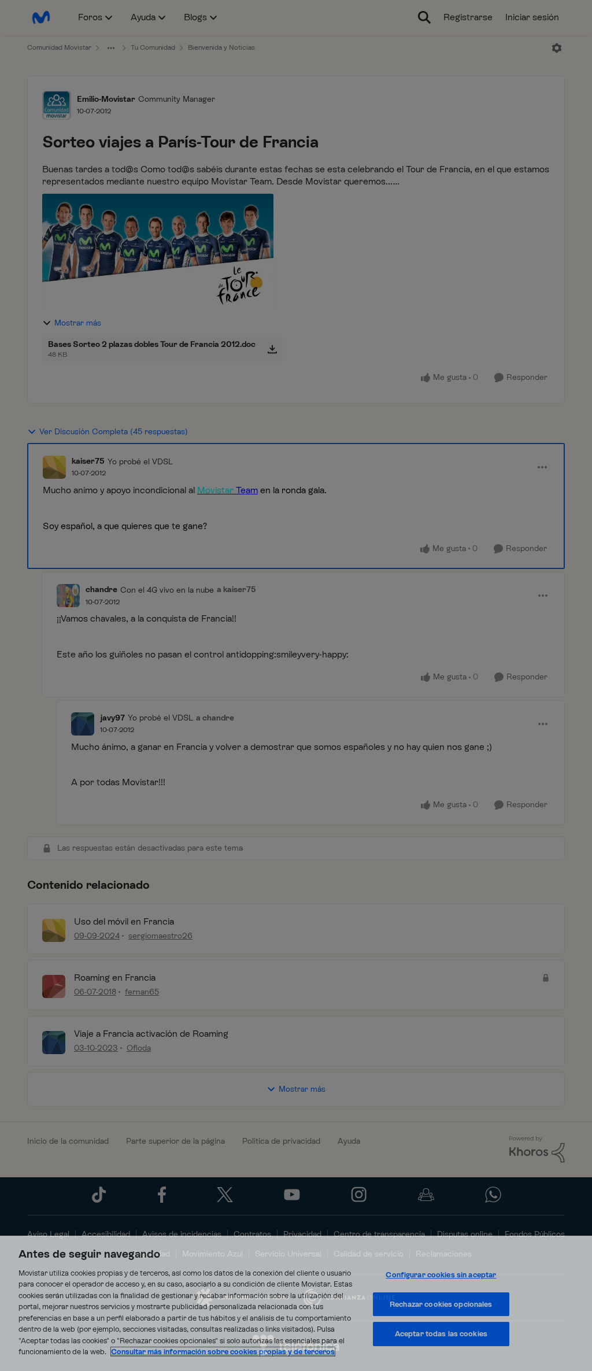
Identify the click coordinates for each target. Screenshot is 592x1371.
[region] (296, 1303)
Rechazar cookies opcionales (441, 1304)
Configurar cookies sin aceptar (441, 1274)
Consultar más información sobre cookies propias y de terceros (223, 1351)
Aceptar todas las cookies (441, 1333)
